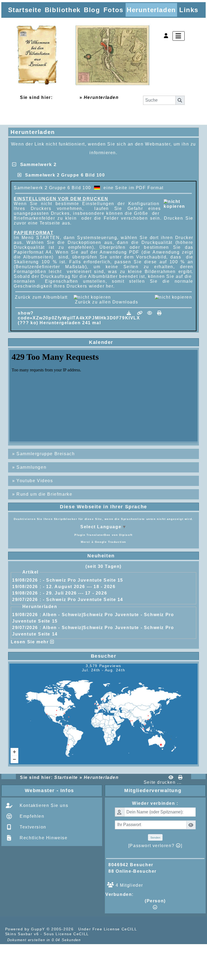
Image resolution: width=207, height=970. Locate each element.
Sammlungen (31, 467)
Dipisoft (126, 534)
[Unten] (198, 412)
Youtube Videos (34, 480)
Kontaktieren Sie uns (43, 805)
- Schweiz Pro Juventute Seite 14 (83, 599)
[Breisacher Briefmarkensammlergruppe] (83, 55)
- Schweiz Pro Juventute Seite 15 (83, 580)
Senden (155, 837)
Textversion (32, 827)
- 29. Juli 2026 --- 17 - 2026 (75, 593)
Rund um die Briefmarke (44, 494)
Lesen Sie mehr (30, 642)
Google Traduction (110, 541)
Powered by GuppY (26, 929)
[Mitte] (198, 402)
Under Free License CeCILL (108, 929)
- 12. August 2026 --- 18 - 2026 (79, 586)
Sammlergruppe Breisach (45, 453)
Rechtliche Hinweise (43, 838)
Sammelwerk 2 (37, 164)
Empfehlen (31, 816)
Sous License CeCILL (66, 934)
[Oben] (198, 391)
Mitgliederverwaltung (163, 790)
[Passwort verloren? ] (155, 845)
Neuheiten (141, 555)
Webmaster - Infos (62, 790)
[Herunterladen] (130, 313)
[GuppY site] (147, 929)
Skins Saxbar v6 (22, 934)
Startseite (66, 97)
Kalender (142, 342)
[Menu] (178, 36)
